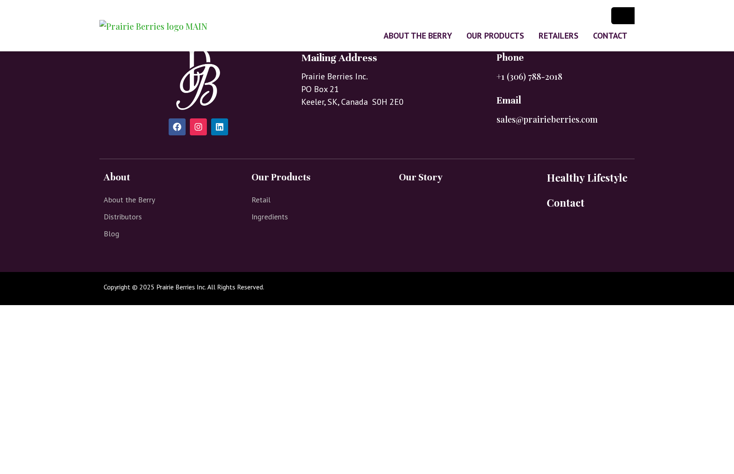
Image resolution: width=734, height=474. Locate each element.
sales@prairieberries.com (547, 119)
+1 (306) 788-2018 (529, 76)
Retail (261, 200)
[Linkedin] (219, 126)
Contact (610, 35)
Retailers (559, 35)
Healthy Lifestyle (587, 177)
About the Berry (418, 35)
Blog (111, 233)
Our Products (495, 35)
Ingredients (269, 217)
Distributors (123, 217)
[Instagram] (198, 126)
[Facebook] (177, 126)
